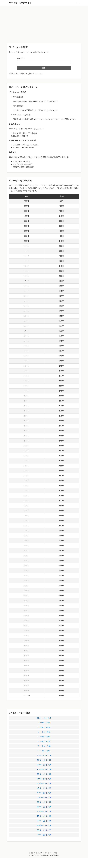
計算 (44, 68)
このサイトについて (35, 853)
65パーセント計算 (44, 807)
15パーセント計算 (44, 760)
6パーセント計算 (44, 741)
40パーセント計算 (44, 783)
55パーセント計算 (44, 797)
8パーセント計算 (44, 751)
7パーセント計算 (44, 746)
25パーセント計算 (44, 769)
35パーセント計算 (44, 779)
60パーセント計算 (44, 802)
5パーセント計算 (44, 737)
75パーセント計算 (44, 816)
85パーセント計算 (44, 825)
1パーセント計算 (44, 723)
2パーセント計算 (44, 727)
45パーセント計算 (44, 788)
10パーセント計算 (44, 755)
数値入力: (20, 58)
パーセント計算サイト (20, 3)
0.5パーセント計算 (44, 718)
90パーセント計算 (44, 830)
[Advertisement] (44, 24)
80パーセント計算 (44, 821)
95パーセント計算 (44, 835)
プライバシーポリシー (52, 853)
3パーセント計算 (44, 732)
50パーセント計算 (44, 793)
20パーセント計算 (44, 765)
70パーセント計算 (44, 811)
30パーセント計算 (44, 774)
